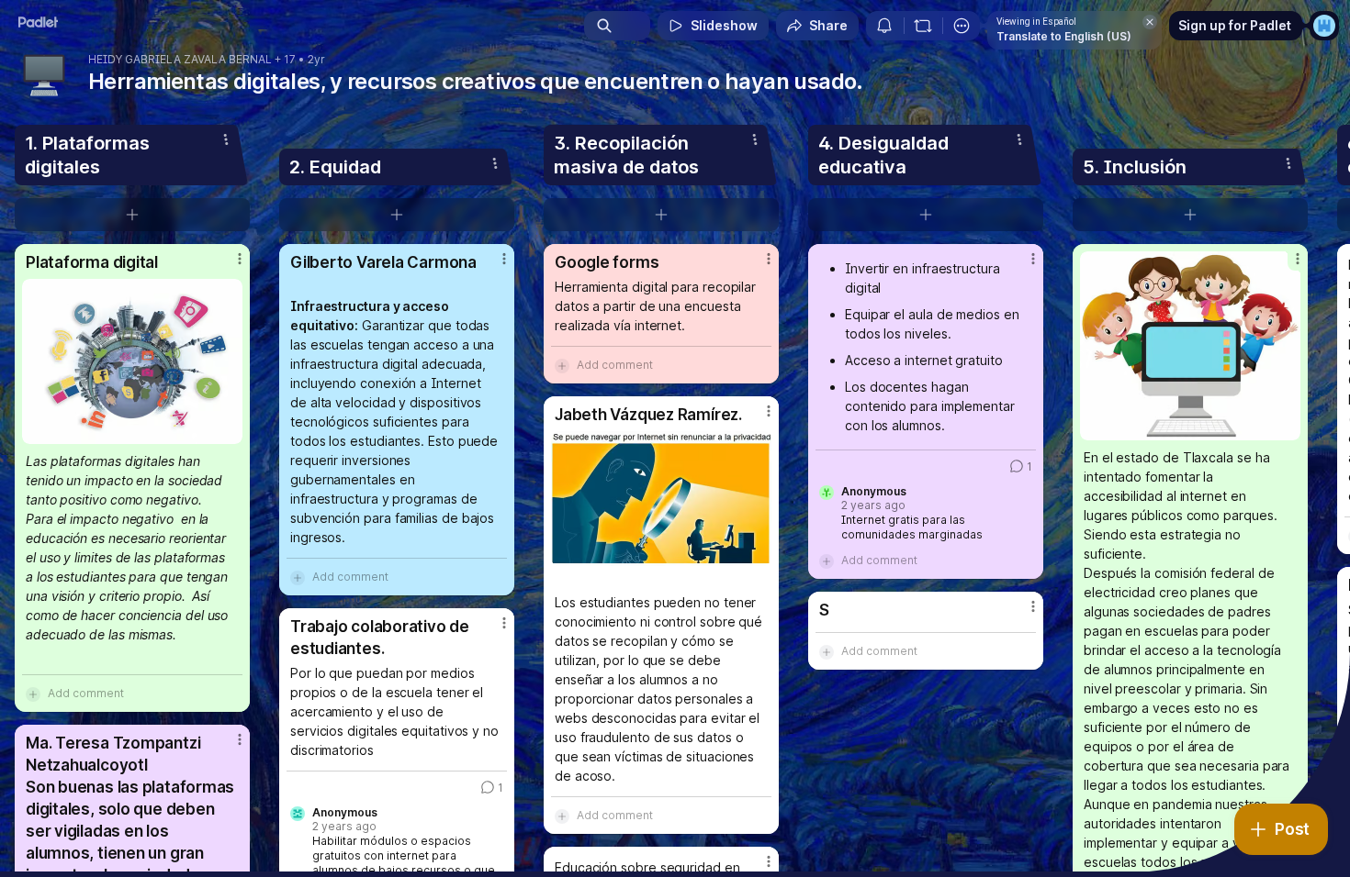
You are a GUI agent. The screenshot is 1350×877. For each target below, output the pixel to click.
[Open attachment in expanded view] (132, 361)
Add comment (86, 693)
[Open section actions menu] (226, 139)
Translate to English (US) (1063, 36)
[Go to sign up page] (1324, 25)
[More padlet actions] (961, 25)
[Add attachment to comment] (33, 693)
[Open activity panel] (884, 25)
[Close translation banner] (1149, 22)
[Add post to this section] (132, 214)
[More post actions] (240, 259)
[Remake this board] (923, 25)
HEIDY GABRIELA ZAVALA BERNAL (180, 59)
